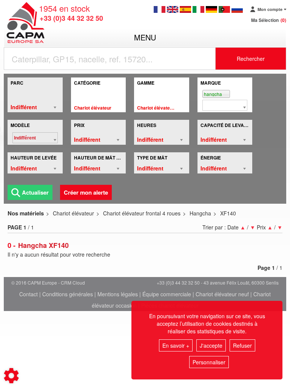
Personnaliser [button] (209, 362)
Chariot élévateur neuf (222, 294)
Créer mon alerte (86, 192)
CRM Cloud (73, 282)
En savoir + (175, 345)
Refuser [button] (242, 345)
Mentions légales (117, 294)
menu (145, 37)
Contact (28, 294)
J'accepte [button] (211, 345)
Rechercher (251, 58)
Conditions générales (67, 294)
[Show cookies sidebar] (11, 375)
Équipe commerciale (166, 294)
